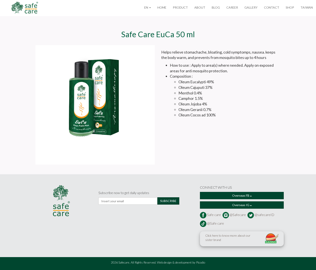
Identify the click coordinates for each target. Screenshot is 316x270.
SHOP (290, 7)
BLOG (216, 7)
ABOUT (199, 7)
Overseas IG (241, 205)
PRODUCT (180, 7)
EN (146, 7)
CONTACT (271, 7)
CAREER (232, 7)
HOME (161, 7)
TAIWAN (307, 7)
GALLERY (251, 7)
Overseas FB (241, 195)
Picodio (200, 262)
